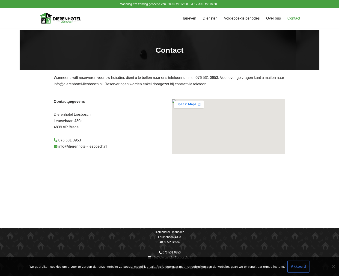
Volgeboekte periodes (242, 18)
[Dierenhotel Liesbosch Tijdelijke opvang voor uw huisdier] (61, 18)
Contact (293, 18)
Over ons (273, 18)
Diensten (210, 18)
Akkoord (298, 266)
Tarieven (189, 18)
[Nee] (333, 266)
